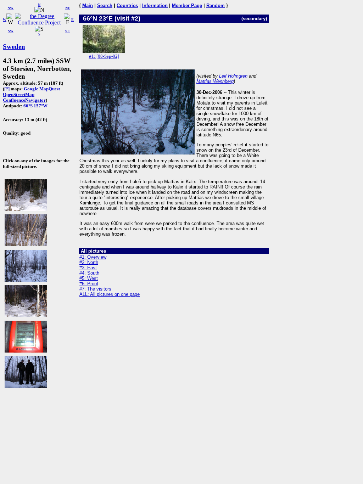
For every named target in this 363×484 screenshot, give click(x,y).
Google (31, 88)
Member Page (187, 5)
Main (87, 5)
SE (67, 31)
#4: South (89, 273)
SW (10, 31)
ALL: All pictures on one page (109, 294)
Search (104, 5)
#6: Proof (88, 283)
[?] (7, 88)
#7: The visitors (95, 289)
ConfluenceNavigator (24, 100)
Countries (127, 5)
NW (10, 8)
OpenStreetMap (18, 94)
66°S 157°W (35, 105)
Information (155, 5)
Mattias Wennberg (215, 81)
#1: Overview (92, 257)
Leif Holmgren (233, 76)
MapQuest (49, 88)
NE (67, 8)
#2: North (88, 262)
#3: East (88, 267)
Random (215, 5)
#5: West (88, 278)
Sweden (14, 46)
